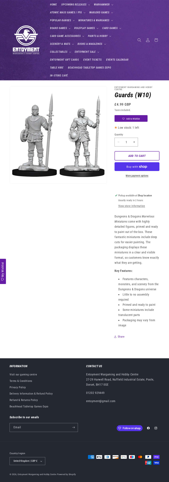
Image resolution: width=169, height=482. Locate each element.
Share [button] (121, 336)
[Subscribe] (73, 427)
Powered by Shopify (66, 474)
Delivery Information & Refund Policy (31, 393)
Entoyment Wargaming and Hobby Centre (37, 474)
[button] (75, 5)
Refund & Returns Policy (24, 400)
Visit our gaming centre (23, 374)
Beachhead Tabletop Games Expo (29, 406)
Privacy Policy (18, 387)
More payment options (137, 175)
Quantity (119, 134)
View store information (131, 206)
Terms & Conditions (21, 381)
